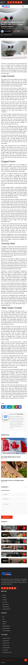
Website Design (5, 604)
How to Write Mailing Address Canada (10, 457)
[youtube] (19, 2)
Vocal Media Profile (6, 647)
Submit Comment (6, 517)
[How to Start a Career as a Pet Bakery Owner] (14, 469)
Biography (4, 621)
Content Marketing (6, 628)
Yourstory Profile (5, 645)
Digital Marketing (5, 606)
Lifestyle (4, 623)
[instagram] (13, 2)
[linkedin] (16, 2)
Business (4, 595)
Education (4, 597)
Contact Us (3, 662)
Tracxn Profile (5, 650)
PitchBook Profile (5, 643)
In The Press (4, 602)
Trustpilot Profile (5, 640)
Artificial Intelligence (6, 630)
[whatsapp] (11, 2)
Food (3, 619)
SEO (3, 616)
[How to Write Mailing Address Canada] (14, 446)
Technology (4, 599)
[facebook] (8, 2)
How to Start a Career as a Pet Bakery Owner (12, 480)
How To (3, 19)
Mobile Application (6, 626)
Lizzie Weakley (19, 414)
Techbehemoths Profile (6, 652)
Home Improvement (6, 609)
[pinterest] (21, 2)
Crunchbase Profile (6, 638)
